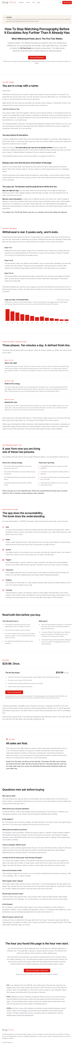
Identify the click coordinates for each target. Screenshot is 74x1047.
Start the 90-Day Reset (37, 57)
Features (21, 2)
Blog (38, 2)
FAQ (33, 2)
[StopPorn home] (9, 2)
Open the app (67, 2)
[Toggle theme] (60, 2)
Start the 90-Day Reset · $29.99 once (37, 970)
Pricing (28, 2)
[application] (37, 315)
